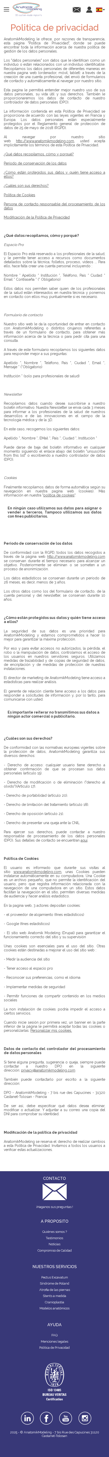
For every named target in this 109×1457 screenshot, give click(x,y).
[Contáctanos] (77, 9)
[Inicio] (27, 9)
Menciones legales (54, 1341)
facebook (46, 1413)
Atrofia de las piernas (54, 1290)
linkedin (27, 1413)
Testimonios (54, 1238)
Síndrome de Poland (54, 1283)
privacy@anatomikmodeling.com (48, 1070)
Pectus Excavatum (54, 1277)
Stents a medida (54, 1296)
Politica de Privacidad (54, 1347)
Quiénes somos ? (54, 1232)
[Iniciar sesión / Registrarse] (89, 10)
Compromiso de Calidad (55, 1250)
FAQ (54, 1335)
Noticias (54, 1244)
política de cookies (59, 495)
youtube (66, 1413)
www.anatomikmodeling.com (37, 872)
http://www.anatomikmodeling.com (45, 141)
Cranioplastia (54, 1302)
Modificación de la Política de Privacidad (37, 217)
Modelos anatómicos (54, 1308)
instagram (85, 1415)
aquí (84, 840)
